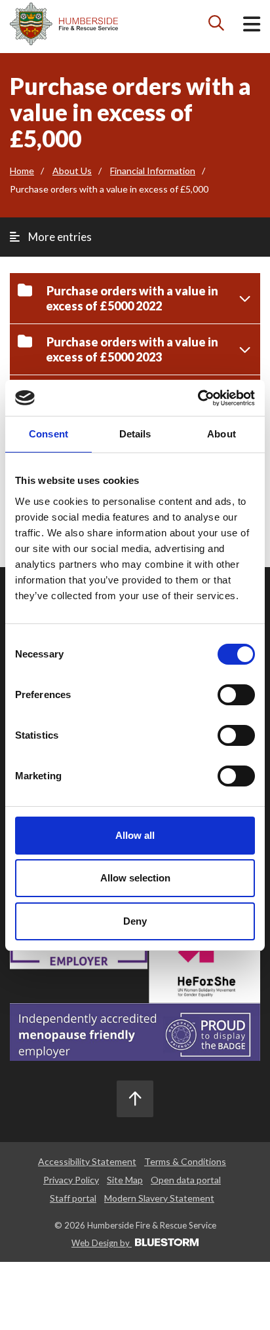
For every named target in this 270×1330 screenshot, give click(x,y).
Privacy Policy (71, 1179)
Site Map (125, 1179)
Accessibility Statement (87, 1161)
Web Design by (101, 1243)
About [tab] (221, 433)
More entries (59, 237)
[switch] (236, 694)
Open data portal (186, 1179)
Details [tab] (135, 433)
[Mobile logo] (64, 24)
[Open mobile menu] (251, 26)
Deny (135, 921)
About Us (72, 170)
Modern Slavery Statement (159, 1198)
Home (22, 170)
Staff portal (73, 1198)
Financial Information (152, 170)
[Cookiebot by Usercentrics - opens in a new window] (197, 398)
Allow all (135, 835)
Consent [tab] (48, 433)
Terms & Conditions (185, 1161)
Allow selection (135, 877)
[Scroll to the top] (135, 1099)
